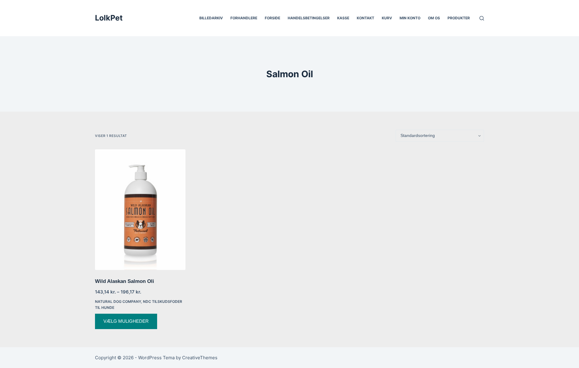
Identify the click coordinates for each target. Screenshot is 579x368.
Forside (272, 18)
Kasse (343, 18)
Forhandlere (243, 18)
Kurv (387, 18)
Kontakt (365, 18)
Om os (434, 18)
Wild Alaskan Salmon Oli (124, 281)
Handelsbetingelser (309, 18)
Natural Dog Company (118, 301)
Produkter (459, 18)
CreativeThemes (199, 357)
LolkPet (109, 17)
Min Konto (410, 18)
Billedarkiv (211, 18)
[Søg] (481, 18)
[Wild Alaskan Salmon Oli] (140, 209)
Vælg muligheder (126, 321)
